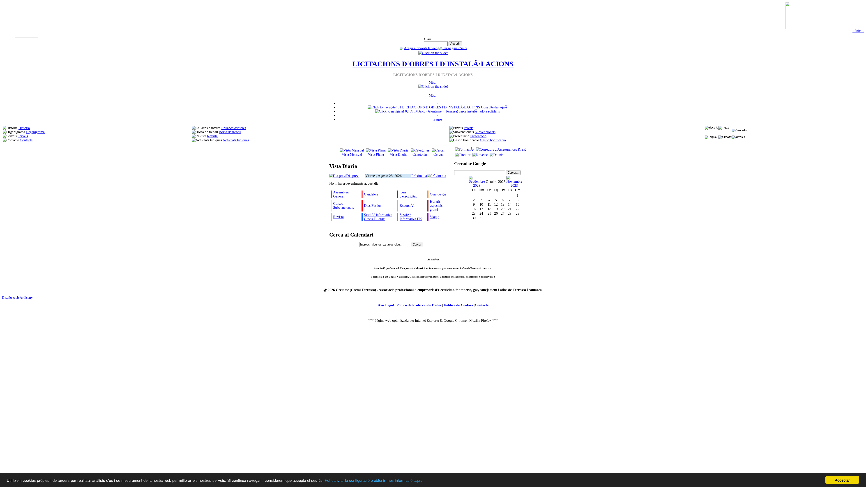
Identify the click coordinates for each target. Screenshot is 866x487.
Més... (433, 82)
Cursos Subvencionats (343, 205)
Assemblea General (341, 194)
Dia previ (352, 176)
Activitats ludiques (236, 140)
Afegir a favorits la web (421, 48)
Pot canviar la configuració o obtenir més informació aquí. (373, 480)
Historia (24, 128)
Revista (212, 136)
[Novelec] (479, 155)
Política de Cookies (458, 305)
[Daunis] (496, 155)
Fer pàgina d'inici (454, 48)
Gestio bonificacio (493, 140)
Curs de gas (438, 194)
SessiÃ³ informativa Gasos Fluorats (378, 217)
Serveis (23, 136)
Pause (437, 119)
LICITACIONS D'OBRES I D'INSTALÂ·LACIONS (433, 64)
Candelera (371, 194)
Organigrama (35, 132)
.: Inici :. (858, 31)
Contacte (26, 140)
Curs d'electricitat (408, 194)
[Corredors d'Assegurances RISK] (500, 149)
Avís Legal (386, 305)
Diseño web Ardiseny (17, 297)
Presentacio (478, 136)
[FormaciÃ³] (464, 149)
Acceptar (842, 480)
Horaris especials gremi (436, 205)
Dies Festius (372, 205)
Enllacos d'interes (233, 128)
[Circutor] (462, 155)
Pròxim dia (419, 176)
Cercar (438, 154)
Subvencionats (485, 132)
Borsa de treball (230, 132)
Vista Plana (376, 154)
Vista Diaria (398, 154)
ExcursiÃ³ (407, 205)
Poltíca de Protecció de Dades (418, 305)
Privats (468, 128)
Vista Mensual (352, 154)
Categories (420, 154)
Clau (427, 39)
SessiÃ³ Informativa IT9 (411, 217)
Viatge (434, 217)
